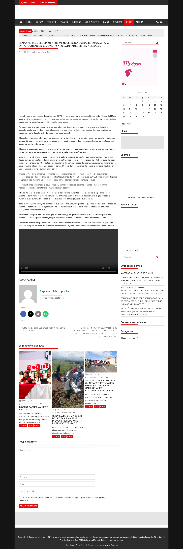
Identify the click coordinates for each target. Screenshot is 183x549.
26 (161, 112)
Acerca (139, 22)
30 (142, 116)
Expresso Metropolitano (42, 52)
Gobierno (76, 22)
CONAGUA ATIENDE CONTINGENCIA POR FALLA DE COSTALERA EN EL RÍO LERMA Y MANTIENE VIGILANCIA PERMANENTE (142, 301)
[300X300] (139, 85)
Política (36, 425)
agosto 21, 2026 (27, 401)
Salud (106, 22)
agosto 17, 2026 (60, 410)
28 (130, 116)
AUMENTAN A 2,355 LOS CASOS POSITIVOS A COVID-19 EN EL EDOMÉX (43, 329)
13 (124, 109)
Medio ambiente (92, 22)
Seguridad (117, 22)
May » (129, 123)
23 (142, 112)
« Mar (123, 123)
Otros (129, 22)
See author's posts (52, 298)
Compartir (22, 308)
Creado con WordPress (75, 545)
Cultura (39, 22)
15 (136, 109)
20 (124, 112)
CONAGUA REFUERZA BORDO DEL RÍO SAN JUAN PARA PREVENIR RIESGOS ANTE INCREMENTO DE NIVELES (142, 280)
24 (149, 112)
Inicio (29, 22)
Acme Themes (111, 545)
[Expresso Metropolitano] (21, 21)
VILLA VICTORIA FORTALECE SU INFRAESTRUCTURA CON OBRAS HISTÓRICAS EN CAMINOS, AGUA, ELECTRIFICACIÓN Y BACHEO (142, 290)
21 (130, 112)
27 (124, 116)
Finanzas (64, 22)
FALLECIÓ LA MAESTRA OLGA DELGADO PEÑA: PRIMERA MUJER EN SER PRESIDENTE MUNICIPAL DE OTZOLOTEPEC (141, 311)
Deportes (51, 22)
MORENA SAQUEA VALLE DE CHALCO (137, 273)
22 (136, 112)
